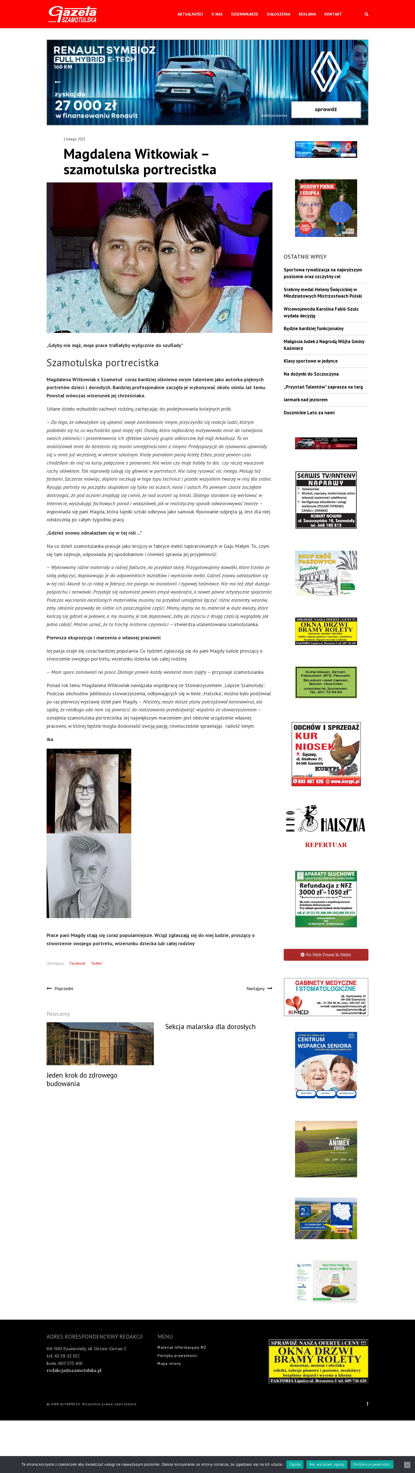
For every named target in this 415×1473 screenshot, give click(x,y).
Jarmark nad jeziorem (306, 399)
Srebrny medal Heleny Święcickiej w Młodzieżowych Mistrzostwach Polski (323, 292)
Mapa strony (169, 1363)
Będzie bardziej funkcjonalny (314, 328)
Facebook (77, 963)
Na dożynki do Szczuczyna (311, 374)
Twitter (96, 963)
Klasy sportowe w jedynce (311, 361)
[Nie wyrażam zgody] (407, 1465)
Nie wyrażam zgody (327, 1464)
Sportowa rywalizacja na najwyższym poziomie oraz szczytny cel (323, 273)
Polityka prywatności (177, 1355)
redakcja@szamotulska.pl (74, 1370)
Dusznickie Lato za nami (309, 412)
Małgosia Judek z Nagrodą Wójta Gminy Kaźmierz (324, 344)
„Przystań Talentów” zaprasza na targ (323, 387)
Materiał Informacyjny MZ (182, 1347)
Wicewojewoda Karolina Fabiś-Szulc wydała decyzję (321, 312)
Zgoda (294, 1464)
